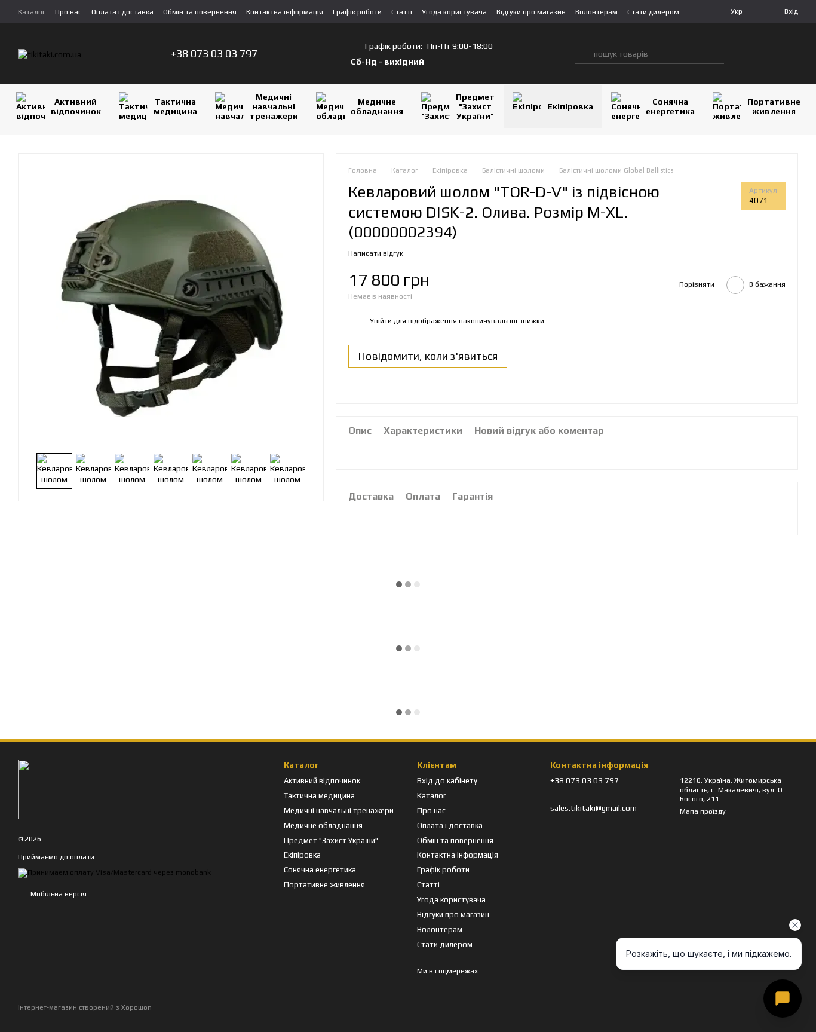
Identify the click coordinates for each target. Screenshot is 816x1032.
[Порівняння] (742, 54)
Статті (401, 12)
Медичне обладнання (377, 106)
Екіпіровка (570, 106)
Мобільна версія (58, 894)
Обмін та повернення (200, 12)
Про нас (68, 12)
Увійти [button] (381, 321)
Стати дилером (653, 12)
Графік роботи (357, 12)
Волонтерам (596, 12)
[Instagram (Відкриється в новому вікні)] (298, 54)
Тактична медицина (175, 106)
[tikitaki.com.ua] (77, 789)
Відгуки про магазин (531, 12)
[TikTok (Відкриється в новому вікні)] (312, 54)
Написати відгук (375, 253)
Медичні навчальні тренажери (274, 106)
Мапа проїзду (703, 811)
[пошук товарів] (584, 53)
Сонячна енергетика (670, 106)
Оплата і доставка (122, 12)
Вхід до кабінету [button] (447, 780)
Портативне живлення (773, 106)
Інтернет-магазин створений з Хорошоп (85, 1007)
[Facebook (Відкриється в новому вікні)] (327, 54)
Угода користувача (454, 12)
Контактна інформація (284, 12)
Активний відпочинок (76, 106)
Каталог (31, 12)
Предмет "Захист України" (475, 106)
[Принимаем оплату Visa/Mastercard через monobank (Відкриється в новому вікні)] (114, 872)
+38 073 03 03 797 (214, 53)
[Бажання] (766, 54)
